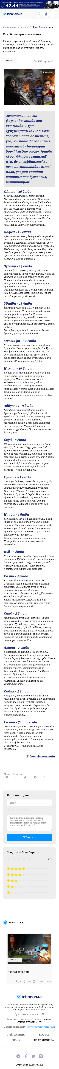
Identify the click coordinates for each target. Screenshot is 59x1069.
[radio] (8, 809)
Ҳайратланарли (18, 971)
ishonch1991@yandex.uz (41, 1027)
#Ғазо (7, 774)
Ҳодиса (24, 27)
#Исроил (17, 774)
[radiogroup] (17, 809)
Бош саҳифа (9, 27)
